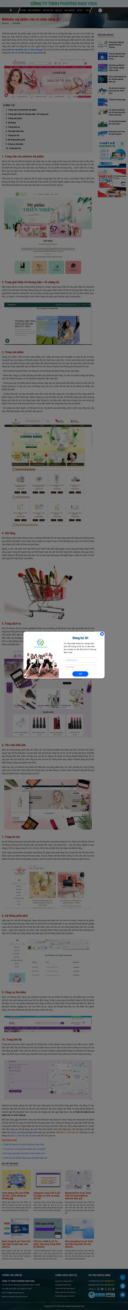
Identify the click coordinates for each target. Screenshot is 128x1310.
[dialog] (64, 655)
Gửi (80, 674)
